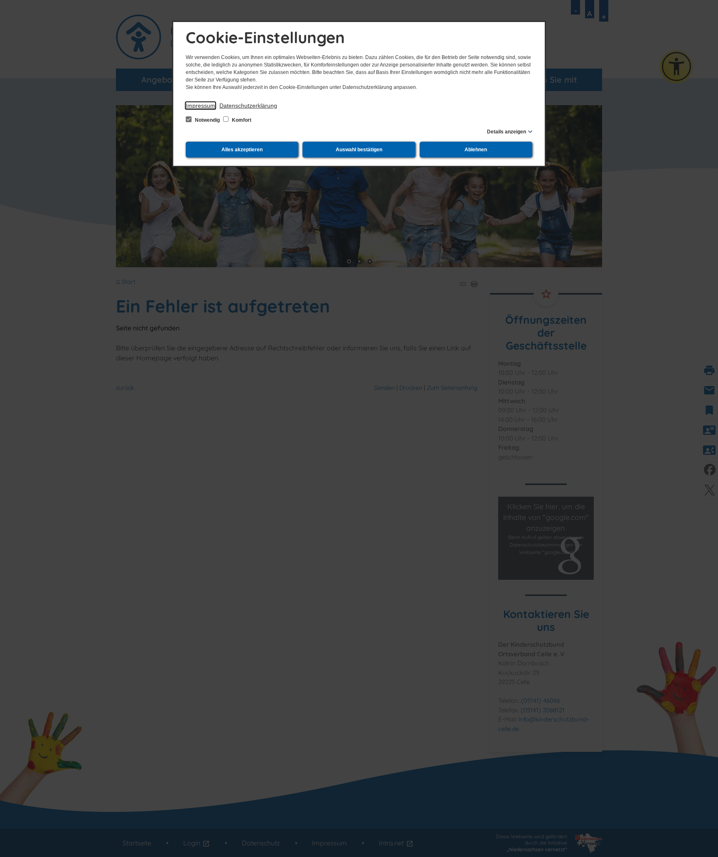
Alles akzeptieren (242, 150)
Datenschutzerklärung (248, 105)
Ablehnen (476, 150)
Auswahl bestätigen (359, 150)
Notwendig (207, 120)
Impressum (200, 105)
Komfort (241, 120)
